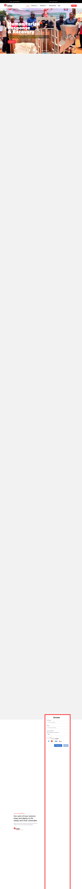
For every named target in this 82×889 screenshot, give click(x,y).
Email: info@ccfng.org (53, 1)
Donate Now (58, 745)
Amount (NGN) (50, 730)
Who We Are (34, 5)
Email (48, 725)
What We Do (42, 5)
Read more (11, 41)
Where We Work (52, 5)
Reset (66, 745)
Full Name (49, 720)
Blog (59, 5)
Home (28, 5)
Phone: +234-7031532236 (14, 1)
